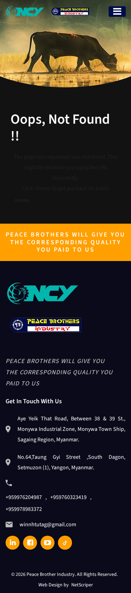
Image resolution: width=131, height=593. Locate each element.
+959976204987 (24, 497)
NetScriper (82, 584)
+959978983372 (24, 509)
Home (22, 200)
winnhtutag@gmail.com (48, 524)
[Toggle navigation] (117, 11)
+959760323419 (68, 497)
